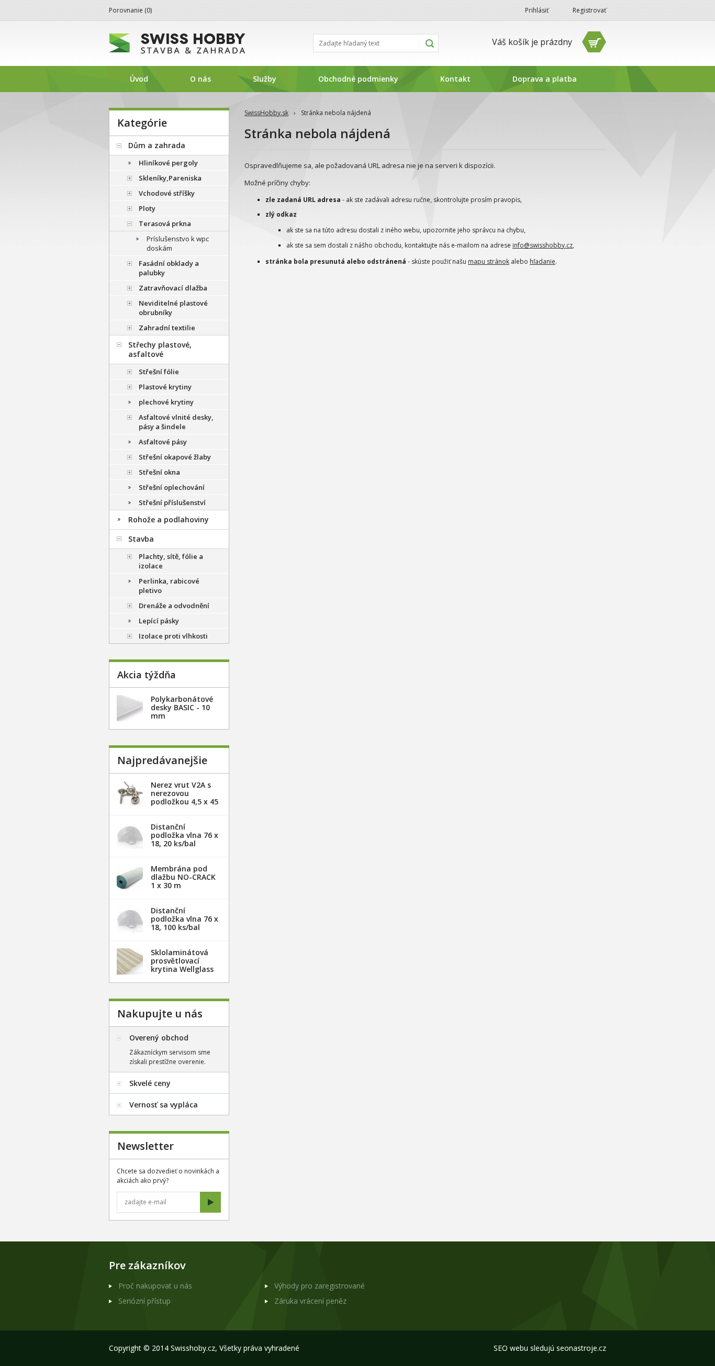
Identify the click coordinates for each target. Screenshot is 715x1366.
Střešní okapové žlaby (175, 457)
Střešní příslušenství (172, 502)
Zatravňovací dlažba (173, 288)
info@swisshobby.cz (542, 245)
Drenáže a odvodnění (174, 605)
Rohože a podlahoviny (168, 519)
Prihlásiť (537, 10)
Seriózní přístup (144, 1301)
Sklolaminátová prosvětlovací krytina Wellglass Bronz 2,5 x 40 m (182, 964)
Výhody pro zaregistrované (319, 1286)
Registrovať (589, 10)
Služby (264, 79)
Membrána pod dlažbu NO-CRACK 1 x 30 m (183, 877)
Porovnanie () (130, 10)
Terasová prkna (165, 223)
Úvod (139, 79)
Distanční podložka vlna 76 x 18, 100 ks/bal (184, 918)
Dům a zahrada (156, 145)
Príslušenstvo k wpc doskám (178, 243)
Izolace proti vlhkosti (173, 636)
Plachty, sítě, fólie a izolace (171, 561)
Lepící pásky (159, 620)
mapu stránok (488, 261)
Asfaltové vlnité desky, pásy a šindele (176, 421)
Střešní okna (159, 472)
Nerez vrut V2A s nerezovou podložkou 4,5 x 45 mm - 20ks (184, 797)
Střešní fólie (159, 371)
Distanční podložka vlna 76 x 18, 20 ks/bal (184, 835)
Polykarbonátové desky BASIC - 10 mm (182, 707)
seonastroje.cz (581, 1348)
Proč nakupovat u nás (155, 1286)
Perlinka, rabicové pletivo (169, 585)
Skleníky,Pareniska (170, 178)
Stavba (141, 539)
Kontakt (455, 79)
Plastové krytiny (165, 386)
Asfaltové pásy (163, 441)
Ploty (147, 208)
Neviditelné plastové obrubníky (173, 307)
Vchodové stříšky (167, 193)
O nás (200, 79)
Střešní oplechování (172, 487)
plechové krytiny (166, 402)
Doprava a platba (544, 79)
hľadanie (542, 261)
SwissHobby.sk (266, 112)
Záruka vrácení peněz (310, 1301)
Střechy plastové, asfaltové (160, 349)
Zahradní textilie (167, 327)
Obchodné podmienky (358, 79)
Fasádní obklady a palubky (169, 268)
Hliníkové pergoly (168, 162)
